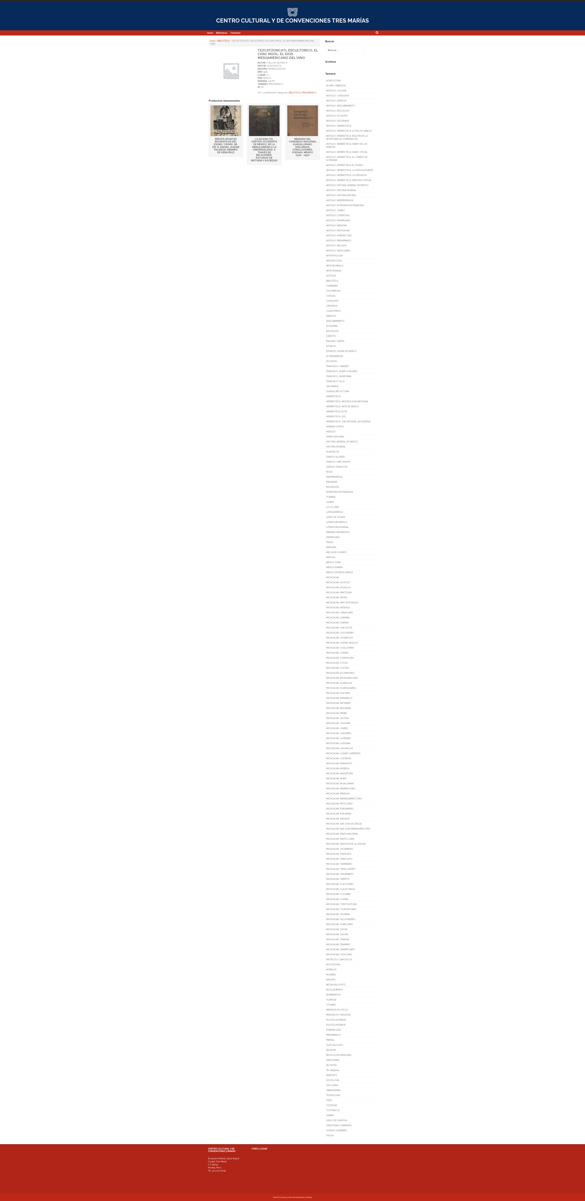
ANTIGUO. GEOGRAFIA (337, 121)
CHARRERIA (332, 286)
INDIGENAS (331, 482)
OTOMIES (331, 1005)
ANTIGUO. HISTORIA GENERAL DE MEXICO (347, 185)
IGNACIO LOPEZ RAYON (338, 462)
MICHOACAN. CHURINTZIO (339, 638)
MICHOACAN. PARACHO (338, 793)
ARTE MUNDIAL (334, 271)
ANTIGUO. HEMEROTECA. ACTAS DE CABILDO (349, 131)
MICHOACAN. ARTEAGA (338, 607)
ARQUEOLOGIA (333, 260)
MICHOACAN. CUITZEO (337, 668)
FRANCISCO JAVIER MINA (338, 376)
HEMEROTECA (333, 396)
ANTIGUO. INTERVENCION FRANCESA (345, 205)
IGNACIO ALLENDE (335, 457)
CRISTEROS (332, 306)
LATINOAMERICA (334, 512)
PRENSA (330, 1040)
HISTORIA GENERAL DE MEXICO (342, 441)
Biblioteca (221, 33)
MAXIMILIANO (333, 537)
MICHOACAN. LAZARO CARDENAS (343, 753)
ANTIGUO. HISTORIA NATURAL (341, 195)
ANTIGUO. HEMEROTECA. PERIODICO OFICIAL (349, 180)
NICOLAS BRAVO (334, 989)
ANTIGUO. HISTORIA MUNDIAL (341, 190)
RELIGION (331, 1050)
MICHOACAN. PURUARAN (338, 813)
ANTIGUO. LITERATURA (337, 215)
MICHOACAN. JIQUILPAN (338, 723)
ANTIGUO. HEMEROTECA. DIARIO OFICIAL (347, 152)
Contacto (235, 33)
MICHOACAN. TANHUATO (338, 854)
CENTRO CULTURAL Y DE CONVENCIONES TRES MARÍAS (292, 20)
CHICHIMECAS (333, 291)
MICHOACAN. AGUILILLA (338, 587)
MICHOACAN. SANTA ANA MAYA (342, 834)
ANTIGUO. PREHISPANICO (338, 240)
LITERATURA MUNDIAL (337, 527)
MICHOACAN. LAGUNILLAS (339, 748)
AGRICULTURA (333, 80)
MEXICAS (330, 557)
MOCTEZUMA (333, 964)
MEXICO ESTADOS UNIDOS (339, 572)
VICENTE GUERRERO (336, 1130)
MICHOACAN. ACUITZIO (338, 582)
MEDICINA (331, 547)
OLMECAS (331, 1000)
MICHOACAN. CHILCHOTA (339, 627)
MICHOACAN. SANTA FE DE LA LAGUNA (346, 844)
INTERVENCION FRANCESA (339, 492)
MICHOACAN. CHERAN (337, 622)
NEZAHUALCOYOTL (336, 984)
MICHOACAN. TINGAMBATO (340, 874)
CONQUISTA (332, 301)
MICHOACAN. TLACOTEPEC (340, 884)
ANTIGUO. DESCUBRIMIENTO (340, 106)
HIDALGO (331, 431)
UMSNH (330, 1115)
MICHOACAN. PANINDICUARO (340, 788)
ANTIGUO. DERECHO (336, 100)
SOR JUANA (332, 1085)
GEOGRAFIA (332, 386)
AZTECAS (331, 276)
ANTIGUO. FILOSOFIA (336, 116)
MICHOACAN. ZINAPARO (338, 944)
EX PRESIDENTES (334, 356)
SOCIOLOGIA (332, 1080)
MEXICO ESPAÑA (334, 567)
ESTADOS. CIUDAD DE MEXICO (341, 351)
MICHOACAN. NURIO (336, 778)
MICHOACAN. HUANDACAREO (341, 688)
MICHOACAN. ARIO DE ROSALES (342, 602)
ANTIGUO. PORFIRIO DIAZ (339, 235)
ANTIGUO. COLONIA (336, 90)
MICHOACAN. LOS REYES (338, 758)
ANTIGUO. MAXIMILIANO (338, 220)
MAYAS (329, 542)
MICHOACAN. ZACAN (336, 929)
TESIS (329, 1100)
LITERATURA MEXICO (336, 522)
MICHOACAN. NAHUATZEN (339, 773)
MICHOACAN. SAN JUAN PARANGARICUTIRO (348, 829)
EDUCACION (332, 331)
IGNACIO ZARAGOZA (336, 467)
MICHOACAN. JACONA (337, 718)
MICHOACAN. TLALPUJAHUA (340, 889)
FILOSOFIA (331, 361)
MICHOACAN (332, 577)
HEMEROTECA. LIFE (336, 416)
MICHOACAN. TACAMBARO (339, 849)
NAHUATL (331, 979)
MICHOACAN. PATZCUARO (339, 803)
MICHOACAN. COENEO (337, 653)
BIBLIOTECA (223, 41)
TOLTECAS (331, 1105)
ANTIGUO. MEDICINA (336, 225)
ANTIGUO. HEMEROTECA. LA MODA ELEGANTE (349, 170)
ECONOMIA (331, 326)
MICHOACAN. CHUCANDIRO (340, 633)
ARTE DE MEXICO (335, 265)
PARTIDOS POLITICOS (337, 1010)
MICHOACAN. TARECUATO (339, 859)
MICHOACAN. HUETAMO (338, 693)
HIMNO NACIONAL (335, 436)
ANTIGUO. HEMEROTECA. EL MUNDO (344, 165)
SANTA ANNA (332, 1060)
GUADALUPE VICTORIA (337, 391)
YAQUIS (330, 1135)
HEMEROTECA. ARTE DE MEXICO (342, 406)
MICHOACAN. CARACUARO (339, 612)
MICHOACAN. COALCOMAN (340, 648)
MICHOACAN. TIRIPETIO (338, 879)
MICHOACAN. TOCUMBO (338, 894)
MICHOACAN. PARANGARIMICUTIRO (344, 798)
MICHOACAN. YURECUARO (339, 924)
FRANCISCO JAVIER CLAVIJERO (341, 371)
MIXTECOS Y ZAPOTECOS (339, 959)
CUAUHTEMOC (333, 311)
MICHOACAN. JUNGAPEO (338, 733)
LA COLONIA (332, 507)
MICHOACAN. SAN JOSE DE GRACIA (344, 824)
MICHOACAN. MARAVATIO (339, 763)
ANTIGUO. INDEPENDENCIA (339, 200)
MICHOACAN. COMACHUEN (340, 658)
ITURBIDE (330, 497)
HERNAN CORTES (335, 426)
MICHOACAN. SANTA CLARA (340, 839)
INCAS (329, 472)
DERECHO (331, 316)
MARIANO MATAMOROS (338, 532)
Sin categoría (332, 1070)
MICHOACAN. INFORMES (338, 703)
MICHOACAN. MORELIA (337, 768)
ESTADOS (331, 346)
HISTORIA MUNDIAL (336, 446)
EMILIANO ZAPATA (335, 341)
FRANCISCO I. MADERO (337, 366)
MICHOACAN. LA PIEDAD (338, 738)
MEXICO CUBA (333, 562)
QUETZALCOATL (334, 1045)
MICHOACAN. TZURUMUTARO (341, 909)
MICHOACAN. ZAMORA (337, 939)
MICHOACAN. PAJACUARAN (340, 783)
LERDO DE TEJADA (335, 517)
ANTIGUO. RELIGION (336, 245)
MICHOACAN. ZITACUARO (339, 954)
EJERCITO (331, 336)
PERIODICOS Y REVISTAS (338, 1015)
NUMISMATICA (333, 994)
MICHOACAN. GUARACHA (339, 683)
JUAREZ (330, 502)
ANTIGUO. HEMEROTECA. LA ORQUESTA (346, 175)
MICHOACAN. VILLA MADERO (340, 919)
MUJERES (331, 974)
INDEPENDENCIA (334, 477)
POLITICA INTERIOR (336, 1025)
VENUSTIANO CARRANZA (339, 1125)
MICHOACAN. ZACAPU (337, 934)
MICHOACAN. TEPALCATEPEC (341, 869)
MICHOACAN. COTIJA (336, 663)
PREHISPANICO (309, 92)
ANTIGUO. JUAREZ (335, 210)
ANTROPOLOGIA (334, 255)
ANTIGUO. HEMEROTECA (338, 126)
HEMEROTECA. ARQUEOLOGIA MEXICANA (347, 401)
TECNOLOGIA (333, 1095)
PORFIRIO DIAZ (333, 1030)
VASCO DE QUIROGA (336, 1120)
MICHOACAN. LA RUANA (338, 743)
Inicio (210, 33)
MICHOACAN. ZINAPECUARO (340, 949)
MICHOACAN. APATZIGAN (339, 592)
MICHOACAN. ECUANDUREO (340, 673)
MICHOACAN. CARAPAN (338, 617)
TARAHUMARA (333, 1090)
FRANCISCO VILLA (335, 381)
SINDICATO (331, 1075)
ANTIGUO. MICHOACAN (338, 230)
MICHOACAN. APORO (336, 597)
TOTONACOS (333, 1110)
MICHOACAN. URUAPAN (338, 914)
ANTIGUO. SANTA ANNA (338, 250)
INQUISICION (332, 487)
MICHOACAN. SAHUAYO (338, 819)
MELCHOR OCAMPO (336, 552)
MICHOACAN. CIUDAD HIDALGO (342, 643)
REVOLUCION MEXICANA (338, 1055)
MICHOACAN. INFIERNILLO (339, 698)
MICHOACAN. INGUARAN (338, 708)
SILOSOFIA (331, 1065)
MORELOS (331, 969)
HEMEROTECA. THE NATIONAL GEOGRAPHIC (348, 421)
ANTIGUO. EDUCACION (337, 111)
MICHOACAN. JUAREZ (337, 728)
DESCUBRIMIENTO (335, 321)
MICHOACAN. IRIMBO (336, 713)
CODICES (330, 296)
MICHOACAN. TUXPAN (337, 899)
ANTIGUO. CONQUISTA (337, 95)
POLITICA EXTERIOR (336, 1020)
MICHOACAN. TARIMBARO (339, 864)
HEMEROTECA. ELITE (336, 411)
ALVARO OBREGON (336, 85)
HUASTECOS (332, 452)
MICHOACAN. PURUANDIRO (340, 808)
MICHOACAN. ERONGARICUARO (342, 678)
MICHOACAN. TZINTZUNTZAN (341, 904)
